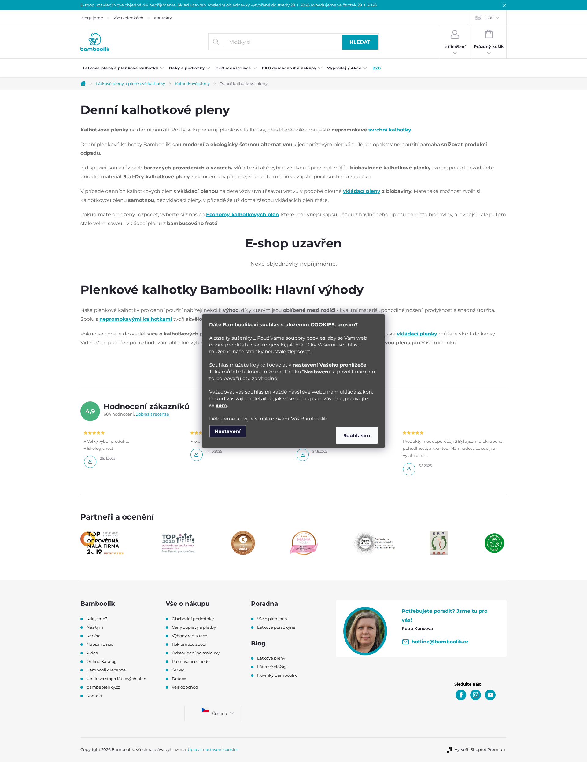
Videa (92, 652)
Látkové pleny (271, 658)
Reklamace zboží (189, 644)
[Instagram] (475, 695)
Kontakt (94, 695)
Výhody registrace (189, 635)
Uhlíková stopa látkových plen (116, 678)
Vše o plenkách (128, 17)
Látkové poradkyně (276, 627)
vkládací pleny (361, 191)
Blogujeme (91, 17)
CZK (489, 17)
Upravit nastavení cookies (213, 749)
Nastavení (228, 431)
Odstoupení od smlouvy (196, 652)
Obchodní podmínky (193, 618)
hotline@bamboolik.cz (440, 642)
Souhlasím (356, 435)
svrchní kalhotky (389, 130)
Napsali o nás (100, 644)
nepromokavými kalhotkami (135, 319)
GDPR (178, 670)
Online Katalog (102, 661)
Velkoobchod (185, 687)
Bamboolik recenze (106, 670)
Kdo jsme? (97, 618)
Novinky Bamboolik (277, 675)
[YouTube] (490, 695)
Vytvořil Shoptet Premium (481, 749)
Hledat (359, 42)
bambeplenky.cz (103, 687)
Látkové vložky (271, 666)
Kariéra (94, 635)
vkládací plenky (417, 334)
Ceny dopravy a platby (194, 627)
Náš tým (95, 627)
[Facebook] (460, 695)
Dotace (179, 678)
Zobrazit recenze (152, 414)
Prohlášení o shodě (191, 661)
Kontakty (163, 17)
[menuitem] (123, 68)
